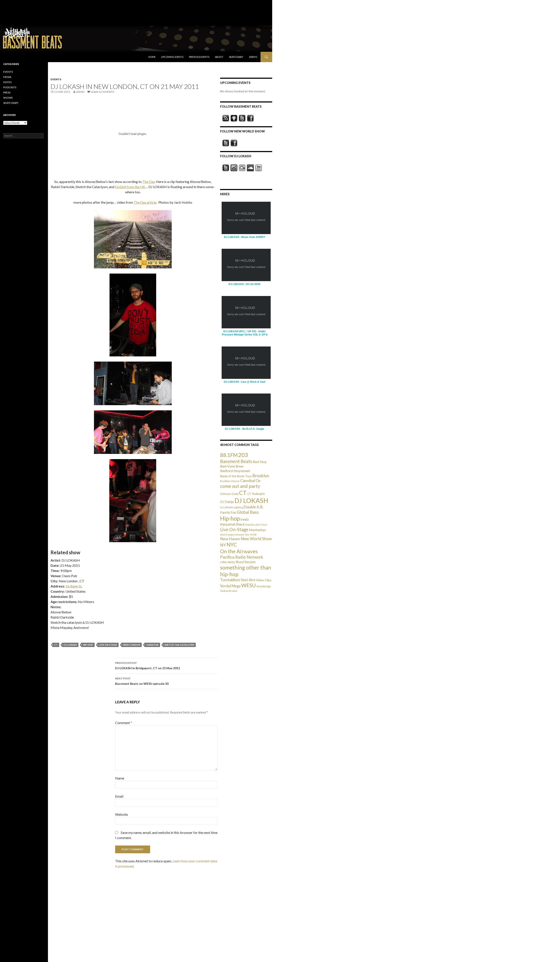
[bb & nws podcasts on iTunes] (233, 118)
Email (119, 796)
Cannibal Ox (250, 480)
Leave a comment (103, 91)
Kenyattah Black (232, 524)
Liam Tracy (261, 524)
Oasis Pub (152, 644)
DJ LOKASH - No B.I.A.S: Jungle (244, 428)
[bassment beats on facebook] (250, 118)
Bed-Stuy (260, 462)
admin (80, 91)
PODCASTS (9, 87)
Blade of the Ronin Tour (236, 476)
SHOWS (8, 97)
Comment (123, 723)
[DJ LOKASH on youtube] (258, 167)
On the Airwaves (239, 551)
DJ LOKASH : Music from (244, 237)
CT (56, 644)
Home (152, 56)
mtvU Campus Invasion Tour (234, 534)
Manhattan (257, 530)
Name (119, 778)
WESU (248, 585)
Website (121, 814)
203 (243, 455)
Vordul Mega (230, 586)
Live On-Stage (108, 644)
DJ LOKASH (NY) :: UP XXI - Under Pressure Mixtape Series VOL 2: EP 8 (244, 333)
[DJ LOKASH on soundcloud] (250, 167)
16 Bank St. (74, 586)
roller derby (227, 562)
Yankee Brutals (228, 590)
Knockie (249, 524)
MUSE (253, 534)
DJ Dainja (227, 502)
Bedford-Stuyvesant (235, 471)
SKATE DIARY (10, 102)
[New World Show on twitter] (225, 143)
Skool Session (246, 562)
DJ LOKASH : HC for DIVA (245, 284)
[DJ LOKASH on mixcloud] (242, 167)
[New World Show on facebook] (233, 143)
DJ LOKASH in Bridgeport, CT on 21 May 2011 (147, 665)
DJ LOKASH (70, 644)
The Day (148, 181)
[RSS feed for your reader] (225, 118)
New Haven (230, 538)
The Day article (145, 202)
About (219, 56)
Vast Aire (248, 580)
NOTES (7, 82)
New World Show (256, 538)
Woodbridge (263, 586)
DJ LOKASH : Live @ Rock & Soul (244, 381)
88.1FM (229, 455)
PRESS (6, 92)
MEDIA (7, 77)
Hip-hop (88, 644)
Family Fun (228, 512)
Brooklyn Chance (230, 481)
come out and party (240, 486)
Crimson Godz (229, 494)
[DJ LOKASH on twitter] (225, 167)
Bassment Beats (236, 461)
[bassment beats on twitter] (242, 118)
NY (223, 544)
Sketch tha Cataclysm (179, 644)
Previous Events (199, 56)
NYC (232, 545)
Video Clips (264, 580)
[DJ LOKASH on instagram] (233, 167)
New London (131, 644)
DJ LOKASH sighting (231, 507)
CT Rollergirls (256, 494)
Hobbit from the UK (130, 187)
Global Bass (248, 512)
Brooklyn (260, 475)
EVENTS (56, 79)
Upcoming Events (172, 56)
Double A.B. (253, 507)
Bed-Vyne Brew (231, 466)
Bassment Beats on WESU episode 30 (141, 681)
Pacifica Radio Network (241, 556)
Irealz (244, 519)
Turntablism (230, 580)
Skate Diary (236, 56)
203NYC (253, 56)
